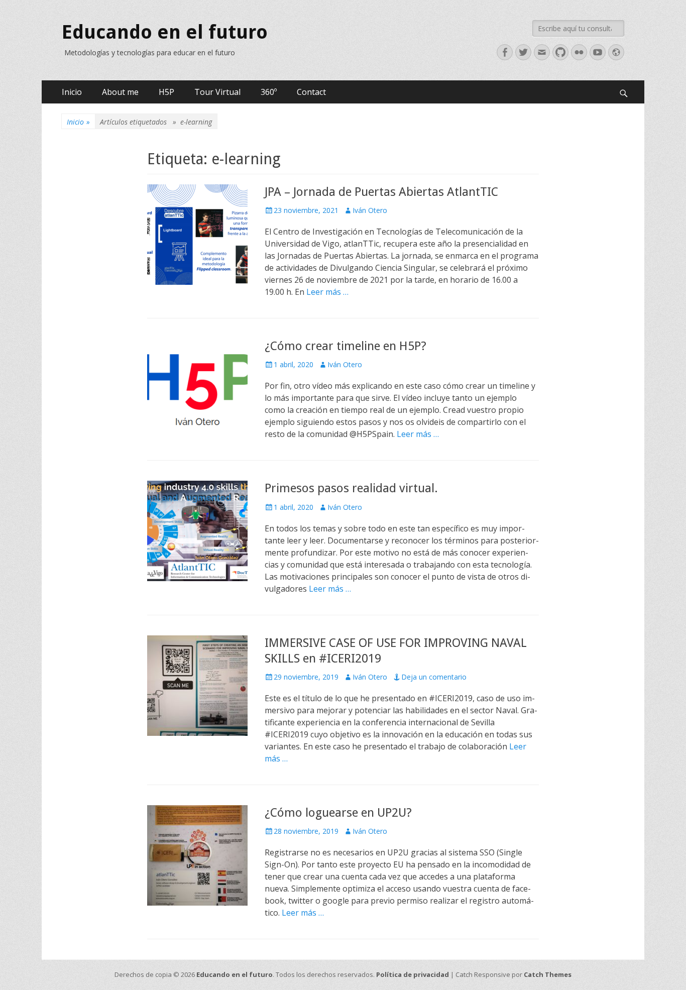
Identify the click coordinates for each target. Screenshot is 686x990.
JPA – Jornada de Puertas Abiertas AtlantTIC (381, 192)
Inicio (72, 91)
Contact (311, 91)
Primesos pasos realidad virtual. (351, 488)
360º (269, 91)
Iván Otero (370, 210)
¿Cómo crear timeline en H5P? (345, 346)
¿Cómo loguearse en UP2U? (338, 813)
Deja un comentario (434, 677)
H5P (166, 91)
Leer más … (327, 291)
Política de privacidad (412, 974)
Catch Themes (547, 974)
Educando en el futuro (165, 32)
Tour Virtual (217, 91)
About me (120, 91)
